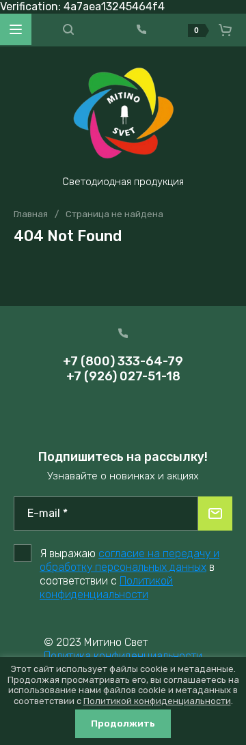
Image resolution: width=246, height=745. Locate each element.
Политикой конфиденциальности (106, 587)
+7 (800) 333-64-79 (123, 361)
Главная (31, 214)
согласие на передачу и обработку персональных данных (129, 560)
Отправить (215, 513)
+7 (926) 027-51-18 (123, 376)
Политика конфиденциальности (123, 655)
